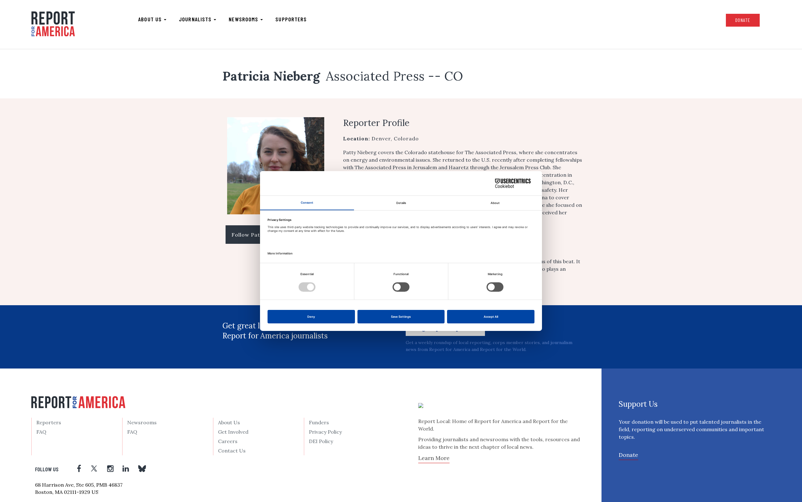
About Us (229, 422)
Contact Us (232, 450)
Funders (319, 422)
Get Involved (233, 432)
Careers (227, 441)
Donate (742, 20)
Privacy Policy (325, 432)
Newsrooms (244, 19)
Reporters (48, 422)
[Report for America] (53, 23)
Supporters (291, 19)
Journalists (196, 19)
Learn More (434, 458)
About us (150, 19)
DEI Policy (321, 441)
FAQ (41, 432)
